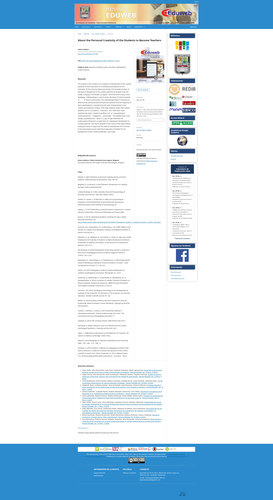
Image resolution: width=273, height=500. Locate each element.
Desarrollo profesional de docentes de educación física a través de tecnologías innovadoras (122, 371)
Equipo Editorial (99, 473)
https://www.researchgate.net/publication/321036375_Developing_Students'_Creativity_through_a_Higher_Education (119, 222)
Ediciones (97, 27)
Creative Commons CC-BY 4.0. (177, 456)
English (173, 159)
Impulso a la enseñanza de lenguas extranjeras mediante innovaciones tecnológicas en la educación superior (122, 397)
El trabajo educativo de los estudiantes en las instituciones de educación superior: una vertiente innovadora (121, 386)
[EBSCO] (189, 112)
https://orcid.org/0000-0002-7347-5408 (88, 54)
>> (88, 428)
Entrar (196, 2)
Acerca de (85, 27)
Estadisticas (138, 27)
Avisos (129, 27)
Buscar (194, 27)
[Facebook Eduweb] (182, 261)
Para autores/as (176, 275)
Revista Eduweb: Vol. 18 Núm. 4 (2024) (144, 372)
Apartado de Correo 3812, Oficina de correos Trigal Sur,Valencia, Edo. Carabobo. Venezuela (159, 474)
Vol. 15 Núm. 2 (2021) (98, 34)
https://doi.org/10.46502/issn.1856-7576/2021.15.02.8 (100, 61)
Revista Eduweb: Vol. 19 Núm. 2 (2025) (95, 423)
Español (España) (177, 156)
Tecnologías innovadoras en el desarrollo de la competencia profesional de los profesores (122, 392)
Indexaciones (98, 476)
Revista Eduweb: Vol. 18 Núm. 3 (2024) (139, 383)
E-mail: (142, 478)
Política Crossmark (129, 473)
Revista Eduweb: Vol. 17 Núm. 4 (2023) (95, 406)
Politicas (119, 27)
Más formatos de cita (144, 120)
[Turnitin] (145, 451)
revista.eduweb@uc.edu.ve (176, 454)
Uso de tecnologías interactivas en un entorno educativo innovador (122, 382)
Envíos (108, 27)
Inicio (77, 27)
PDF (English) (143, 90)
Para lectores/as (176, 272)
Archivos (86, 34)
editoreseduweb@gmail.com (95, 456)
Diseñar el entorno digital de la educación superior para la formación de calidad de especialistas (121, 375)
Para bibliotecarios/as (177, 279)
